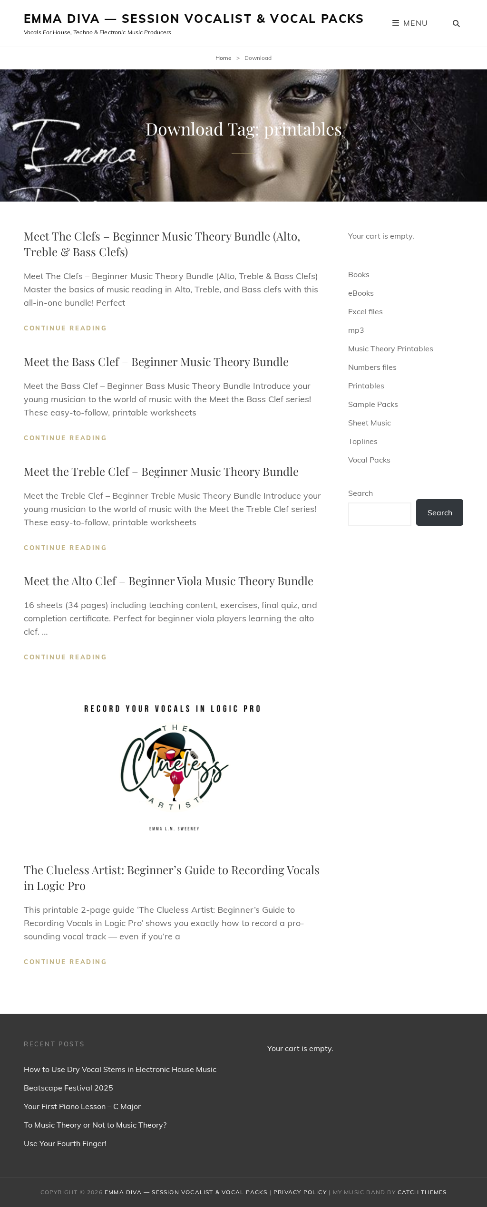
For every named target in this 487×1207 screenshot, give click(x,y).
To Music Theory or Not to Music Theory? (95, 1125)
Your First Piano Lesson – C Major (82, 1106)
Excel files (365, 311)
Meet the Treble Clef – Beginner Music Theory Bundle (161, 471)
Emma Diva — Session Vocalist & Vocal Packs (194, 18)
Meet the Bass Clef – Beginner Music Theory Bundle (156, 361)
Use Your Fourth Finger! (65, 1143)
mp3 (356, 330)
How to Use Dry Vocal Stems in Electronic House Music (120, 1069)
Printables (366, 385)
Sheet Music (369, 422)
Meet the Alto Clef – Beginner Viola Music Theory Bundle (168, 580)
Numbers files (372, 367)
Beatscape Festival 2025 (68, 1087)
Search (360, 493)
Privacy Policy (300, 1192)
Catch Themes (422, 1192)
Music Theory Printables (390, 348)
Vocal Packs (369, 459)
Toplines (363, 441)
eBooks (361, 293)
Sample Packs (373, 404)
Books (359, 274)
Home (223, 57)
